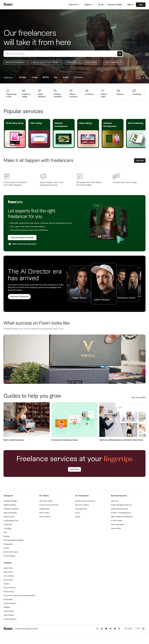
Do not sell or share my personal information (19, 595)
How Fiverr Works (45, 501)
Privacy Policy (9, 591)
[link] (16, 62)
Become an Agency (82, 505)
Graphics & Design (10, 501)
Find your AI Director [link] (19, 296)
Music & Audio (9, 517)
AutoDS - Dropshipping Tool (121, 513)
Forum (77, 513)
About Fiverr (8, 568)
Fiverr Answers (44, 517)
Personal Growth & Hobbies (13, 540)
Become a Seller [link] (115, 5)
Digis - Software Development (121, 517)
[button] (74, 4)
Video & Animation (10, 513)
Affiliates (7, 607)
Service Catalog (9, 556)
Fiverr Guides (44, 513)
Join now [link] (140, 160)
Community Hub (81, 509)
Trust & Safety (9, 576)
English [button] (130, 628)
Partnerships (8, 599)
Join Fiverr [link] (74, 469)
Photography (8, 544)
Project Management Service (121, 505)
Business (7, 536)
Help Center (8, 572)
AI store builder (116, 520)
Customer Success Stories (48, 505)
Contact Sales (116, 528)
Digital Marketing (10, 505)
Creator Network (10, 603)
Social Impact (8, 580)
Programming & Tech (11, 520)
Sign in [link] (130, 5)
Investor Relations (10, 619)
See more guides (138, 397)
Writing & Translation (11, 509)
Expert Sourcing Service (119, 509)
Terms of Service (10, 588)
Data (5, 532)
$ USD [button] (138, 628)
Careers (6, 584)
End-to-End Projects (11, 552)
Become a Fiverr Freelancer (85, 501)
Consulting (7, 528)
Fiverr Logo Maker (117, 524)
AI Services (8, 524)
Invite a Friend (9, 611)
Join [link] (141, 5)
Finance (6, 548)
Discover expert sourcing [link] (22, 237)
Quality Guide (44, 509)
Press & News (9, 615)
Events (77, 517)
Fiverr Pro (114, 501)
